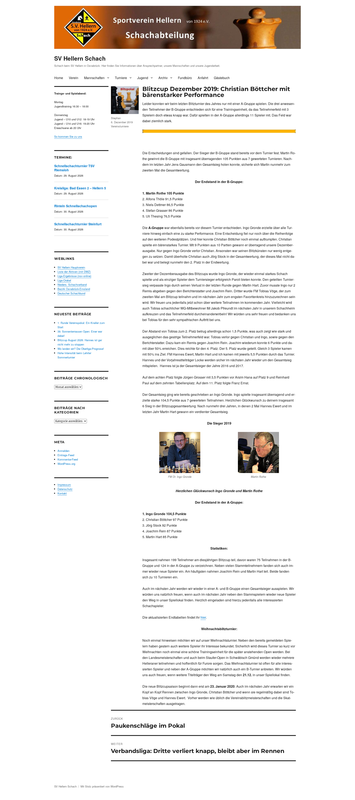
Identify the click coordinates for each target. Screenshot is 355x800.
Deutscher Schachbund (71, 293)
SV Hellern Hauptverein (71, 267)
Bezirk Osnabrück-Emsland (74, 289)
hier (203, 617)
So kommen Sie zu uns (68, 136)
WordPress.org (66, 464)
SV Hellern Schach (80, 58)
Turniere (121, 77)
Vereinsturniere (120, 126)
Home (58, 77)
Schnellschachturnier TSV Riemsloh (74, 167)
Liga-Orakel (64, 280)
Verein (73, 77)
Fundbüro (185, 77)
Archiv (163, 77)
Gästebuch (222, 77)
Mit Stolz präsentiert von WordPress (102, 786)
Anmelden (63, 451)
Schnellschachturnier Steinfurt (77, 224)
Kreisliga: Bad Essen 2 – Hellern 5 (80, 188)
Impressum (64, 485)
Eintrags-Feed (66, 455)
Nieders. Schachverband (72, 285)
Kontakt (62, 493)
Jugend (142, 77)
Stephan (116, 118)
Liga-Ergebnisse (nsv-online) (74, 276)
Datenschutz (65, 489)
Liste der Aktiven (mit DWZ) (74, 272)
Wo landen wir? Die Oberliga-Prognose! (81, 349)
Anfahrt (203, 77)
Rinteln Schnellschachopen (75, 206)
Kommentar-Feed (68, 459)
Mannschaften (94, 77)
